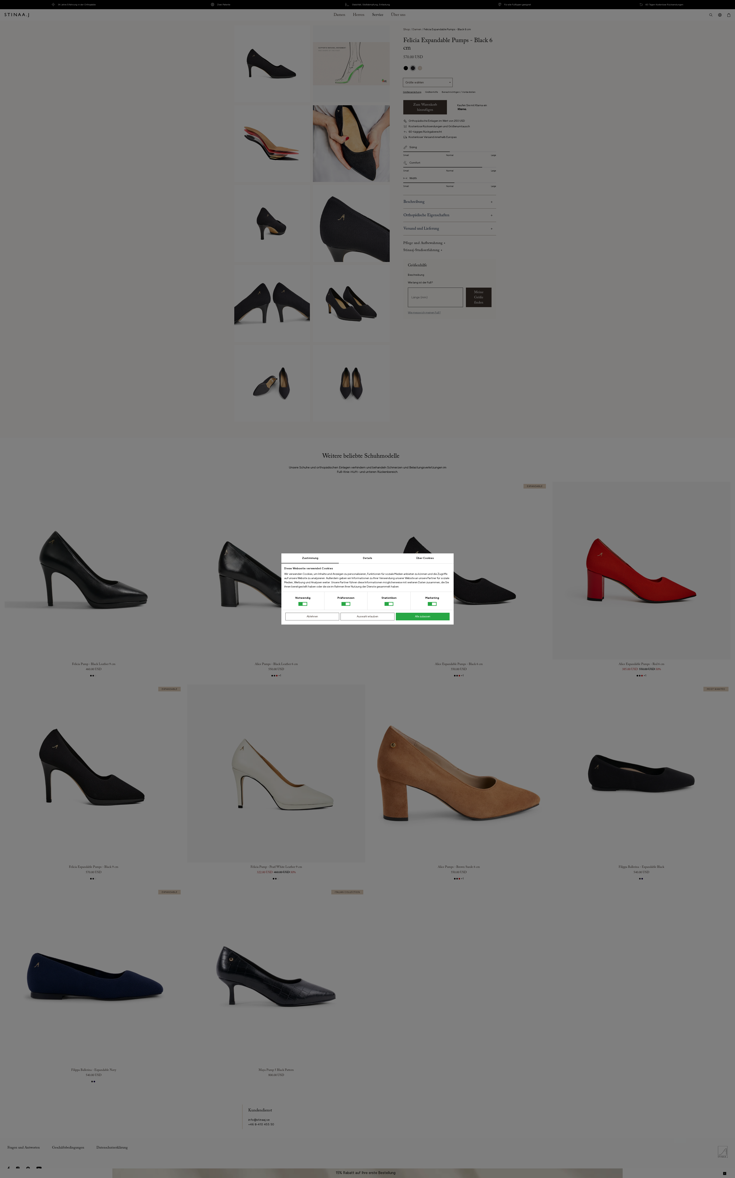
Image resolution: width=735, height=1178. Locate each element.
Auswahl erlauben (367, 616)
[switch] (345, 604)
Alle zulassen (422, 616)
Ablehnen (312, 616)
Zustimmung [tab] (310, 558)
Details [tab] (367, 558)
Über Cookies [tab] (425, 558)
